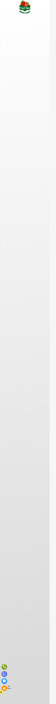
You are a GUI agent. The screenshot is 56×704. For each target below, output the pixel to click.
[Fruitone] (25, 13)
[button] (3, 17)
